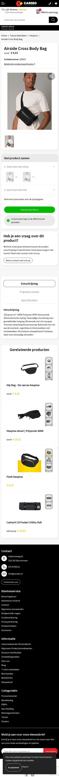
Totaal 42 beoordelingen (14, 12)
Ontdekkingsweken (10, 656)
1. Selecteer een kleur (16, 166)
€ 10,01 (13, 439)
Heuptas (33, 35)
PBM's (4, 704)
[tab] (29, 283)
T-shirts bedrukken (10, 669)
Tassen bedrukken (18, 35)
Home (4, 35)
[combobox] (25, 20)
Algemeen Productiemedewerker (16, 648)
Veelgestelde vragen (10, 613)
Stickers (5, 721)
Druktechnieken (8, 625)
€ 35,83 (16, 530)
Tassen (4, 717)
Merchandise (7, 673)
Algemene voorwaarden (12, 609)
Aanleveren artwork (10, 600)
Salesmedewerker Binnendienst (16, 644)
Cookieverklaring (9, 617)
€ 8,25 (9, 485)
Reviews (14, 9)
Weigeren (25, 767)
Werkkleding (7, 700)
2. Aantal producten (15, 190)
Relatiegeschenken (10, 712)
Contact (5, 604)
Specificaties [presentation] (29, 300)
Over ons (5, 661)
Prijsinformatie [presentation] (29, 292)
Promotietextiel (9, 696)
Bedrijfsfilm (7, 677)
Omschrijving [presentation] (29, 283)
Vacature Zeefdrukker (11, 652)
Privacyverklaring (9, 621)
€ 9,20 (12, 393)
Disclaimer (6, 630)
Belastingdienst (8, 596)
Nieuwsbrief (7, 682)
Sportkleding (7, 708)
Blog (3, 665)
